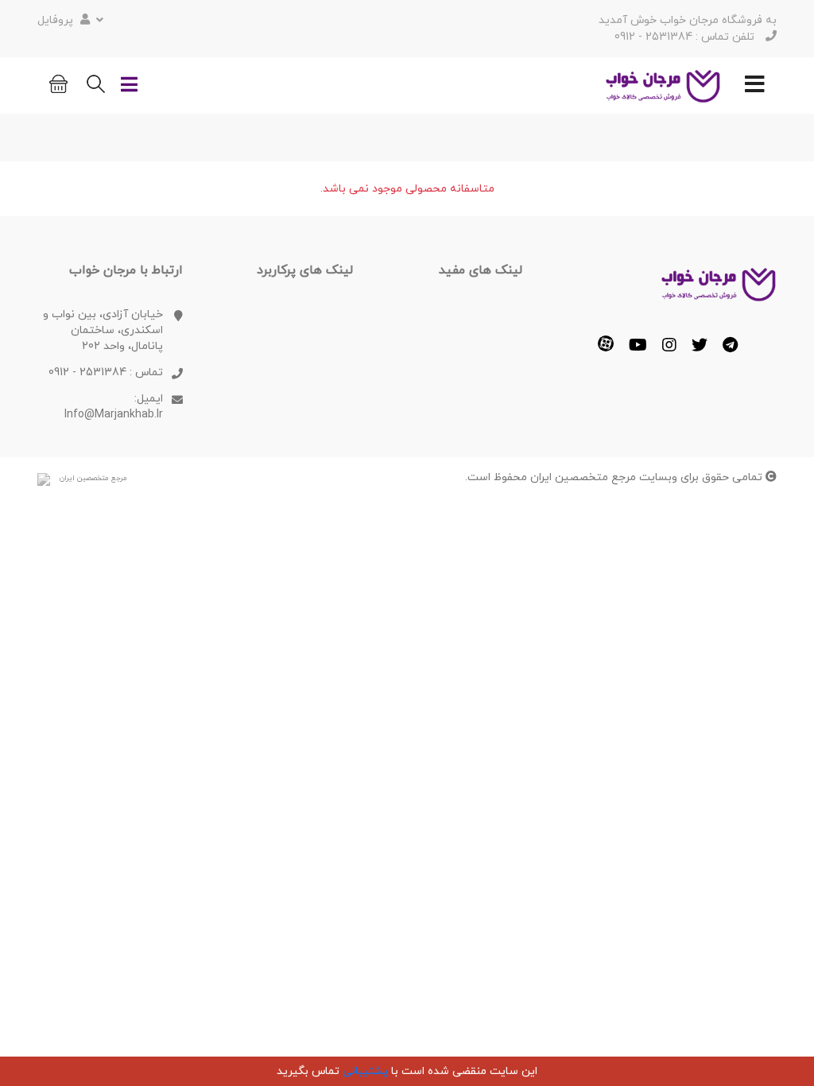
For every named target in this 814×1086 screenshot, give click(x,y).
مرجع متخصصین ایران (93, 478)
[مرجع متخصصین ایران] (43, 479)
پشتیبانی (365, 1071)
